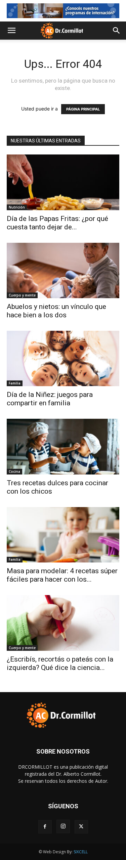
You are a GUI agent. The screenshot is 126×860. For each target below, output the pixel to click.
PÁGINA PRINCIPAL (83, 109)
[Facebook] (45, 826)
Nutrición (17, 207)
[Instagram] (63, 826)
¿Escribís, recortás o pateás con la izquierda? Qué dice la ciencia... (60, 663)
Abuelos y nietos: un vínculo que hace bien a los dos (56, 311)
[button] (11, 30)
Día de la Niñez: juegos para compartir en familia (50, 399)
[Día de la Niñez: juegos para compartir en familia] (63, 358)
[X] (81, 826)
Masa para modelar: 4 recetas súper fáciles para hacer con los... (62, 575)
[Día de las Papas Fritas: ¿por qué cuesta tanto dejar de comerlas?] (63, 182)
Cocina (14, 471)
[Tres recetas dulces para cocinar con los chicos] (63, 446)
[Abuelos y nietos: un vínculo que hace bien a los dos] (63, 270)
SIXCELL (81, 852)
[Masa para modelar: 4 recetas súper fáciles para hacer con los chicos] (63, 534)
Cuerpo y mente (22, 295)
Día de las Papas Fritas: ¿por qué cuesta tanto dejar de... (57, 223)
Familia (14, 383)
